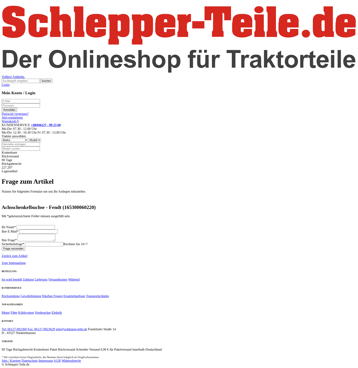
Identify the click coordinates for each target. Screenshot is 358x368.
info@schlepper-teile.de (71, 329)
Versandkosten (57, 279)
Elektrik (57, 312)
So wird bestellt (12, 279)
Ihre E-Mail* (10, 231)
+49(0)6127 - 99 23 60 (46, 125)
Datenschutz (30, 360)
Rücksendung (11, 296)
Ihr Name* (9, 227)
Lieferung (41, 279)
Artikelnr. (18, 76)
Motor (6, 312)
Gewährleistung (31, 296)
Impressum (46, 360)
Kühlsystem (26, 312)
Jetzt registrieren (12, 117)
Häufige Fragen (52, 296)
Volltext (7, 76)
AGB (57, 360)
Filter (14, 312)
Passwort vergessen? (15, 114)
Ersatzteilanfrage (74, 296)
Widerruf (74, 279)
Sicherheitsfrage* (13, 244)
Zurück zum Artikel (14, 256)
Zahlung (28, 279)
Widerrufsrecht (71, 360)
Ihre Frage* (9, 240)
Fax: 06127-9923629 (41, 329)
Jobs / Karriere (11, 360)
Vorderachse (43, 312)
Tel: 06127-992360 (14, 329)
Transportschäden (97, 296)
